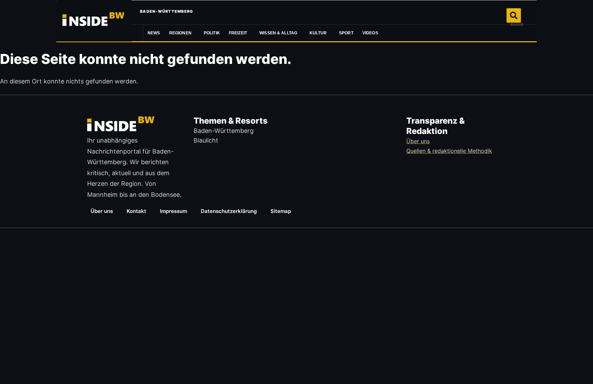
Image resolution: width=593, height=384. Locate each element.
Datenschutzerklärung (229, 211)
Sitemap (280, 211)
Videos (370, 33)
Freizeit (238, 33)
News (154, 33)
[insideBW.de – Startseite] (94, 20)
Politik (212, 33)
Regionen (180, 33)
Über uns (102, 211)
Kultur (318, 33)
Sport (346, 33)
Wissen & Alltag (278, 33)
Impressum (173, 211)
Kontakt (136, 211)
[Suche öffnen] (514, 15)
